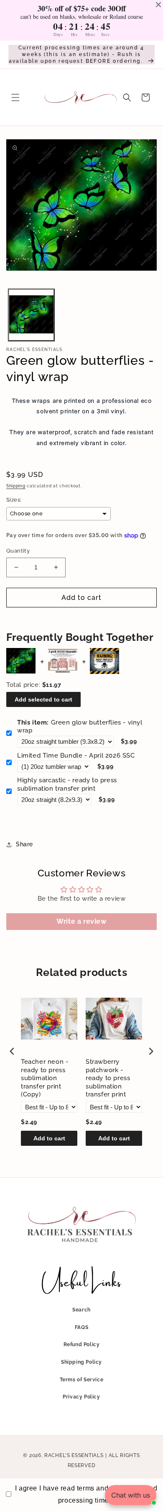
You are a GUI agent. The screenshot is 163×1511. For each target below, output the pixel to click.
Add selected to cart (43, 699)
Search (81, 1310)
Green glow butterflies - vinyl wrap (80, 727)
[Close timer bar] (158, 4)
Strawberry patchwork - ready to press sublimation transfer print (108, 1078)
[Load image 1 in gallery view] (31, 315)
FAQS (81, 1327)
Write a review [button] (81, 921)
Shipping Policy (81, 1362)
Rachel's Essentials (73, 1455)
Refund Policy (82, 1344)
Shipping (15, 486)
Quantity (18, 551)
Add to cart (49, 1138)
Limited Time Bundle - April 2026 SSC (76, 755)
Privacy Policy (81, 1397)
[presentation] (12, 1051)
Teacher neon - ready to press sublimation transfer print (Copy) (44, 1078)
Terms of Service (82, 1380)
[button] (15, 97)
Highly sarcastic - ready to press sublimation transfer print (67, 784)
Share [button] (24, 844)
